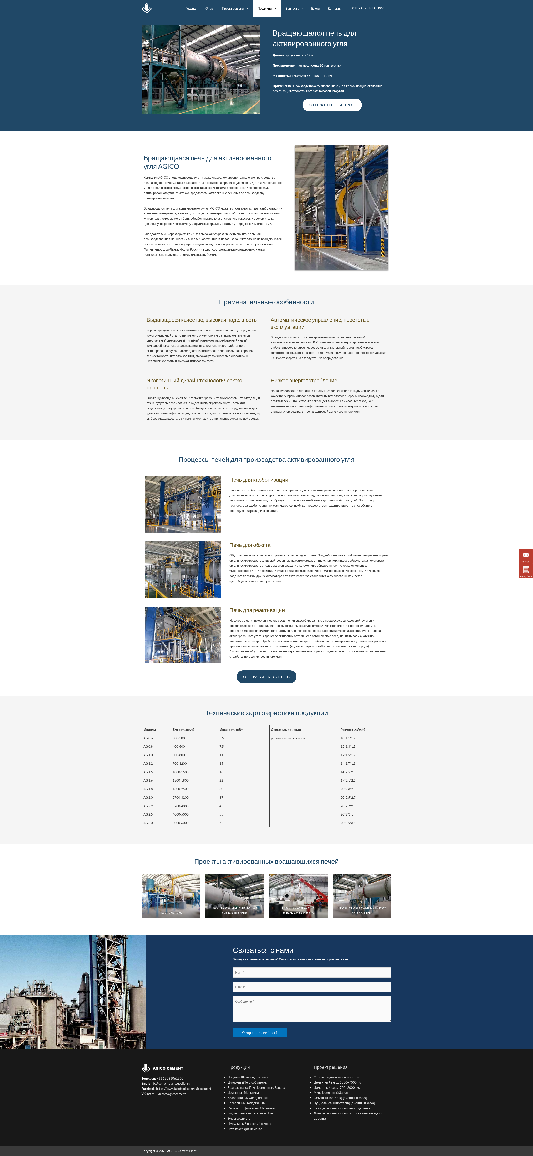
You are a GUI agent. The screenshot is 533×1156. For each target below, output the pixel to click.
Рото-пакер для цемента (245, 1129)
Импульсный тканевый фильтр (249, 1123)
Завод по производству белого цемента (342, 1108)
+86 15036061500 (169, 1078)
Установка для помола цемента (336, 1077)
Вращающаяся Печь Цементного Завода (256, 1087)
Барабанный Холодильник (246, 1103)
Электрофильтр (239, 1118)
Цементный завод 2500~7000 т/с (338, 1082)
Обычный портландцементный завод (340, 1098)
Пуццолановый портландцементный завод (344, 1103)
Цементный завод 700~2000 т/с (337, 1087)
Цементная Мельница (243, 1092)
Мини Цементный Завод (331, 1092)
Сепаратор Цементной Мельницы (251, 1108)
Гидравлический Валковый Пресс (251, 1113)
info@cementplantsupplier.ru (170, 1083)
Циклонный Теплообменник (247, 1082)
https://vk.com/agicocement (166, 1094)
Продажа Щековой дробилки (248, 1077)
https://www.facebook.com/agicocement (183, 1088)
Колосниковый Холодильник (248, 1098)
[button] (368, 8)
